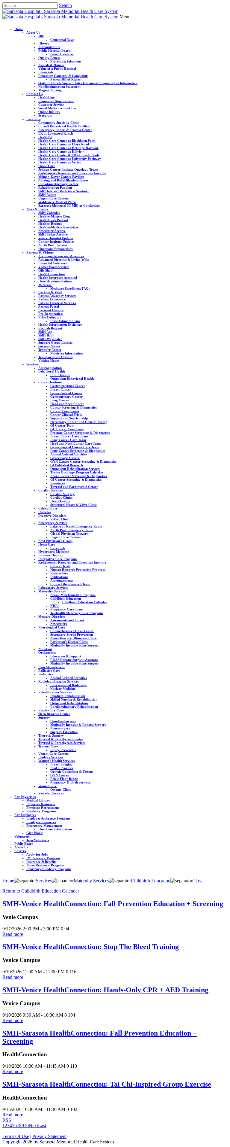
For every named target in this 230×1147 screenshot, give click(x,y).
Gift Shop (45, 270)
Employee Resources (41, 822)
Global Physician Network (69, 533)
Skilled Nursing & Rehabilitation (73, 699)
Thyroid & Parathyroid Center (60, 739)
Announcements (61, 580)
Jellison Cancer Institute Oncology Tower (68, 169)
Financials (45, 72)
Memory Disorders (51, 616)
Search (65, 5)
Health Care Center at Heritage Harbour (68, 148)
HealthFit (45, 137)
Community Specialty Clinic (58, 122)
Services (32, 364)
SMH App (45, 331)
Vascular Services (50, 793)
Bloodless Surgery (63, 721)
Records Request (50, 328)
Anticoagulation (50, 368)
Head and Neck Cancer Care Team (75, 443)
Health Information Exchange (60, 324)
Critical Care (48, 508)
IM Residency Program (43, 858)
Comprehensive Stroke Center (72, 631)
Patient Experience (52, 299)
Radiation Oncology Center (58, 184)
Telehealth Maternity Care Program (76, 613)
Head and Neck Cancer (67, 404)
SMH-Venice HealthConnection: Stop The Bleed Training (90, 947)
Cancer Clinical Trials (66, 414)
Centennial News (62, 39)
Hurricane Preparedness (55, 249)
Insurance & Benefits (41, 861)
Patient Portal (48, 306)
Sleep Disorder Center (54, 714)
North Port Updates (52, 245)
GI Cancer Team (62, 425)
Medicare (45, 285)
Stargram (45, 115)
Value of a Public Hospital (57, 68)
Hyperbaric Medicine (53, 551)
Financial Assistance (52, 263)
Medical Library (38, 800)
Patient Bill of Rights (65, 79)
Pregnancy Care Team (66, 609)
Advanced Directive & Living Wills (63, 259)
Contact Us (34, 94)
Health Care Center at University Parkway (69, 158)
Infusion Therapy (50, 555)
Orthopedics (47, 652)
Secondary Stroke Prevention (71, 634)
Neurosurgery (60, 728)
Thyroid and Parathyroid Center (74, 486)
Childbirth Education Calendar (84, 602)
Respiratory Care (51, 710)
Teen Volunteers (37, 840)
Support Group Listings (55, 342)
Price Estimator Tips (65, 321)
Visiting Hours (48, 360)
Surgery (44, 717)
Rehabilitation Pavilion (55, 187)
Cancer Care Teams (64, 411)
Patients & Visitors (40, 252)
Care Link (57, 548)
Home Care (46, 166)
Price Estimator (49, 317)
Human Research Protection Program (77, 569)
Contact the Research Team (70, 584)
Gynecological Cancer (66, 393)
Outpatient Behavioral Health (72, 378)
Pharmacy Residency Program (48, 869)
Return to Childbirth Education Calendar (40, 890)
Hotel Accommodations (55, 281)
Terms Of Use (15, 1136)
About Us (33, 32)
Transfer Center (49, 349)
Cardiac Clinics (61, 497)
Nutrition (45, 649)
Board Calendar (62, 54)
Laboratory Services (53, 587)
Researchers (59, 573)
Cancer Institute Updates (56, 241)
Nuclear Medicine (62, 688)
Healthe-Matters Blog (54, 216)
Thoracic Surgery (51, 735)
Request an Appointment (56, 101)
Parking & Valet (50, 292)
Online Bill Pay (49, 112)
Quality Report (49, 57)
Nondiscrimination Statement (59, 86)
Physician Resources (40, 804)
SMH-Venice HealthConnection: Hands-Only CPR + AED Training (105, 990)
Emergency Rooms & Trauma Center (65, 130)
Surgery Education (64, 732)
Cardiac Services (50, 490)
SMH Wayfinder (50, 339)
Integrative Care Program (57, 559)
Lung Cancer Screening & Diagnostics (77, 450)
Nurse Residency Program (45, 865)
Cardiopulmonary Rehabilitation (74, 706)
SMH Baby (46, 335)
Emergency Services (52, 523)
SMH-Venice (47, 194)
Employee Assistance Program (48, 818)
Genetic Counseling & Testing (71, 771)
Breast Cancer (60, 389)
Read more (12, 934)
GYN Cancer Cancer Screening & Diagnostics (83, 461)
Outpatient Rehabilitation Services (75, 468)
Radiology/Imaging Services (58, 681)
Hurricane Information (55, 829)
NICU (54, 605)
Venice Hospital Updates (55, 238)
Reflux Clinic (59, 519)
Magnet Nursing (50, 90)
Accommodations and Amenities (61, 256)
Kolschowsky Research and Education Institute (72, 173)
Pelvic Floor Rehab (64, 778)
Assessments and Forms (67, 620)
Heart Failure (60, 501)
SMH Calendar (49, 212)
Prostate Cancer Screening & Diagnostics (80, 432)
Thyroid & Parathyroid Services (61, 742)
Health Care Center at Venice (59, 162)
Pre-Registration (50, 313)
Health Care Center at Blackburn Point (67, 140)
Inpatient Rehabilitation (67, 696)
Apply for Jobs (37, 854)
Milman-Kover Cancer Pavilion (61, 176)
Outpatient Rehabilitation (69, 703)
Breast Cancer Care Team (69, 436)
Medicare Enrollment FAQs (70, 288)
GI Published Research (66, 465)
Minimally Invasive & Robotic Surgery (78, 724)
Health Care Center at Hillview (61, 151)
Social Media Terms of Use (57, 108)
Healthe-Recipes (50, 223)
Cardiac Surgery (62, 494)
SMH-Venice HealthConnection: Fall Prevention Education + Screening (112, 904)
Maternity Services (52, 591)
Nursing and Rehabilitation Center (63, 180)
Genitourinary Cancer (66, 396)
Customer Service (51, 104)
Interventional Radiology (68, 685)
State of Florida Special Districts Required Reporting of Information (87, 83)
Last (42, 1125)
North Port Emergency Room (71, 530)
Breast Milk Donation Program (73, 595)
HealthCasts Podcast (53, 220)
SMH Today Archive (53, 234)
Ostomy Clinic (60, 789)
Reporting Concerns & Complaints (63, 76)
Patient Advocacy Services (57, 295)
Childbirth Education (65, 598)
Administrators (49, 47)
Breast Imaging (61, 764)
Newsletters (58, 623)
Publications (59, 577)
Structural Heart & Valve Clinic (73, 505)
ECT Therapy (60, 375)
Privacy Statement (49, 1136)
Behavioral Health (51, 371)
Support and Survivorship (69, 418)
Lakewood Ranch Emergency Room (76, 526)
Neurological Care (51, 627)
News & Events (37, 209)
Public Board (23, 843)
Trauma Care (48, 746)
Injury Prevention (63, 750)
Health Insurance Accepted (57, 277)
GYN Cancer (59, 775)
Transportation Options (55, 357)
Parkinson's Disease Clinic (69, 641)
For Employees (25, 815)
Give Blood (34, 833)
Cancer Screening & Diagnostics (73, 407)
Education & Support (65, 656)
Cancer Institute (50, 382)
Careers (20, 851)
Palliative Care (49, 670)
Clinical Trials (60, 566)
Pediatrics (45, 674)
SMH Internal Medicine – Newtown (63, 191)
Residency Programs (41, 811)
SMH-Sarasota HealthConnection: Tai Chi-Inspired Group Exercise (106, 1084)
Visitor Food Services (53, 267)
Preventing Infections (65, 61)
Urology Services (50, 757)
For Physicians (25, 797)
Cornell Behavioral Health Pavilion (64, 126)
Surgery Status (49, 346)
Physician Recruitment (42, 807)
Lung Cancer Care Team (68, 440)
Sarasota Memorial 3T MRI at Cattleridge (69, 205)
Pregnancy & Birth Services (70, 782)
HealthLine (46, 97)
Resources (57, 483)
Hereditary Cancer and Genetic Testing (78, 422)
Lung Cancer (59, 400)
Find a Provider (61, 768)
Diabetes (44, 512)
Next (33, 1125)
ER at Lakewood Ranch (55, 133)
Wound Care (47, 786)
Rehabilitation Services (55, 692)
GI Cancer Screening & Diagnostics (76, 479)
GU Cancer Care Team (67, 429)
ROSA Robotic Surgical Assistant (74, 660)
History (43, 43)
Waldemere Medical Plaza (57, 202)
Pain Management (51, 667)
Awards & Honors (51, 65)
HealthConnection (51, 274)
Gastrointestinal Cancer (67, 386)
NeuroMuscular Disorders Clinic (73, 638)
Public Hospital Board (54, 50)
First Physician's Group (55, 541)
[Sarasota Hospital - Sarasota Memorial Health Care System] (60, 11)
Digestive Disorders (52, 515)
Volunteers (22, 836)
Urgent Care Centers (53, 198)
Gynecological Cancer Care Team (74, 447)
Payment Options (50, 310)
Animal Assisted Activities (68, 454)
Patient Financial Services (57, 303)
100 (41, 36)
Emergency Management (44, 825)
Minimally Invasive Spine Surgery (74, 645)
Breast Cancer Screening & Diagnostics (78, 476)
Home (18, 29)
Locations (33, 119)
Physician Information (66, 353)
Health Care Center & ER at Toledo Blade (68, 155)
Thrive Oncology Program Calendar (76, 472)
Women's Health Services (56, 760)
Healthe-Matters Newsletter (58, 227)
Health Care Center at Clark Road (63, 144)
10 (26, 1125)
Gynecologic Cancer (65, 458)
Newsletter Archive (52, 231)
